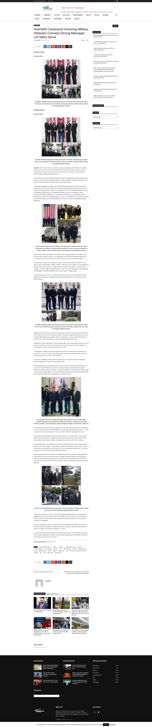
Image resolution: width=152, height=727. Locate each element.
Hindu (60, 548)
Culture (56, 15)
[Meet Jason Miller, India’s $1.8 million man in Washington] (42, 603)
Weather (68, 18)
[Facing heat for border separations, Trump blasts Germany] (38, 675)
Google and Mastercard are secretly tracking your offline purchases (79, 682)
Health (88, 15)
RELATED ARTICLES (40, 593)
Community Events (38, 548)
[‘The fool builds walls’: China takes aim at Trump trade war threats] (38, 682)
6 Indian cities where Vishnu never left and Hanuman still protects (104, 49)
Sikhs (41, 552)
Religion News (61, 550)
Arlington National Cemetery (45, 547)
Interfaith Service (82, 548)
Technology (46, 18)
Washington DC (58, 552)
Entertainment (78, 15)
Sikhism (36, 552)
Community (47, 15)
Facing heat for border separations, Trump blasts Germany (49, 674)
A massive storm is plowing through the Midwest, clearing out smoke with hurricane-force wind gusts (80, 632)
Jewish (35, 550)
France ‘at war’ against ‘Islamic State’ (43, 572)
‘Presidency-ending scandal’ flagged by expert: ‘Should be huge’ (105, 90)
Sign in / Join (50, 1)
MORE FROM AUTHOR (51, 593)
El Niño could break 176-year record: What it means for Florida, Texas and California (104, 96)
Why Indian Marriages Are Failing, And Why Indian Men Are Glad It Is (106, 36)
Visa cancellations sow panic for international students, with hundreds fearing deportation (61, 612)
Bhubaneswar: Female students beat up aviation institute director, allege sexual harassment (76, 572)
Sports (37, 18)
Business (37, 15)
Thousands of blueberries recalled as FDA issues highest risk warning (106, 77)
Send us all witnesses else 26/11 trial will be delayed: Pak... (79, 667)
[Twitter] (117, 1)
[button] (116, 15)
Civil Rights (60, 547)
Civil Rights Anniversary (70, 547)
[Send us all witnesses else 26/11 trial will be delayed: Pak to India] (67, 667)
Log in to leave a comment (40, 647)
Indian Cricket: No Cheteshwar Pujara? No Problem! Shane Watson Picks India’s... (50, 667)
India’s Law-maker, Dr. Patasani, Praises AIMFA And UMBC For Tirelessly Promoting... (80, 674)
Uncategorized (41, 23)
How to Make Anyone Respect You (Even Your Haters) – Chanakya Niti (105, 42)
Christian (55, 547)
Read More (112, 724)
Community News (48, 548)
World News (58, 18)
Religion (105, 15)
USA (44, 552)
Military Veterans (42, 550)
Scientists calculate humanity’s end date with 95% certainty (105, 83)
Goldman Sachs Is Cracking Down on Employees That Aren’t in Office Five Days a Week (61, 632)
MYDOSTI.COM (50, 541)
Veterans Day (50, 552)
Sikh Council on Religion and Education (78, 550)
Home (35, 23)
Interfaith (75, 548)
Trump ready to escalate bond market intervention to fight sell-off (103, 55)
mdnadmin (37, 40)
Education (66, 15)
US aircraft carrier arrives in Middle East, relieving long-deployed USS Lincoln (106, 62)
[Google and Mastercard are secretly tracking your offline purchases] (67, 682)
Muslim (49, 550)
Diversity (55, 548)
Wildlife (76, 18)
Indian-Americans (67, 548)
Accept (106, 724)
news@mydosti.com (67, 719)
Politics (96, 15)
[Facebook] (114, 1)
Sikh (67, 550)
